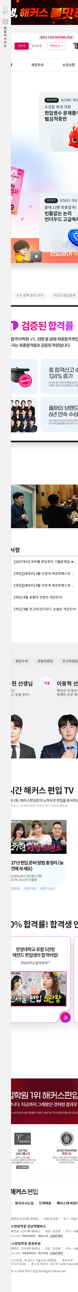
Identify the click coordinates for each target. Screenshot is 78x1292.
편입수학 (22, 661)
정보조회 (67, 1260)
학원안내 (6, 65)
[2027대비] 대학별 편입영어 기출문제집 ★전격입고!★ (45, 562)
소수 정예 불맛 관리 (29, 295)
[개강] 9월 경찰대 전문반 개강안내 (38, 597)
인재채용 (45, 1203)
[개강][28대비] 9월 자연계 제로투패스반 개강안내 (45, 585)
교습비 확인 (56, 1236)
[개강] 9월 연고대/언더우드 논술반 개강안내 (45, 609)
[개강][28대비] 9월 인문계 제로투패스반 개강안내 (45, 574)
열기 (5, 29)
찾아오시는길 (24, 1203)
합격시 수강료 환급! (56, 37)
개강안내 (37, 65)
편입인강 (55, 45)
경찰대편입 (45, 661)
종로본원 (37, 45)
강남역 (21, 45)
